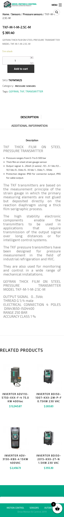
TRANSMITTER (34, 91)
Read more (15, 410)
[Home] (20, 4)
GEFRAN (14, 91)
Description (30, 117)
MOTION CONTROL (15, 507)
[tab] (32, 116)
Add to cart (21, 69)
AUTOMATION (50, 507)
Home (5, 14)
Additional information (29, 125)
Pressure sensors (33, 14)
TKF (22, 91)
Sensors (16, 14)
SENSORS (34, 507)
